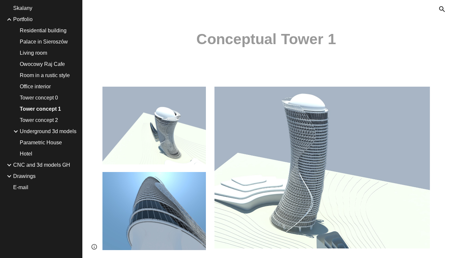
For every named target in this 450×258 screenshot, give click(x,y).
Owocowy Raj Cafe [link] (42, 64)
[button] (442, 9)
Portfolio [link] (23, 19)
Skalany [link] (22, 8)
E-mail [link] (20, 187)
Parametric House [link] (41, 142)
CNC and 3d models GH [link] (41, 165)
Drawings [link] (24, 176)
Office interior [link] (35, 86)
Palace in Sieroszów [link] (44, 41)
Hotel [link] (26, 154)
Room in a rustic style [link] (45, 75)
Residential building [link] (43, 30)
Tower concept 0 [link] (39, 97)
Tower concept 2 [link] (39, 120)
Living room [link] (33, 53)
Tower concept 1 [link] (40, 109)
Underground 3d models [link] (48, 131)
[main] (266, 39)
